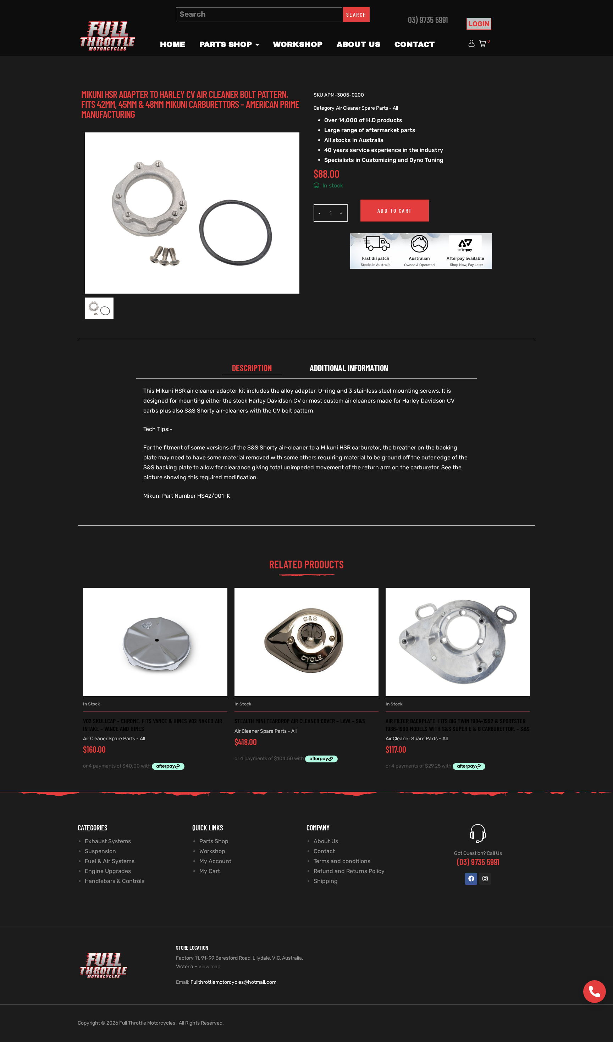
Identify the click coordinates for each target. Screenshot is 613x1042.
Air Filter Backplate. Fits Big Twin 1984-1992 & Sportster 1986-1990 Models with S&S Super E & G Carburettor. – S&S (458, 724)
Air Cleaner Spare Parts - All (367, 108)
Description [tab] (252, 367)
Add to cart (394, 210)
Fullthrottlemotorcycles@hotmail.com (233, 982)
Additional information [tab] (349, 367)
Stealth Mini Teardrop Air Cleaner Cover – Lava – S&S (299, 721)
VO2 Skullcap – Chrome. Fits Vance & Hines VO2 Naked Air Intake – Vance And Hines (152, 724)
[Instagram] (485, 879)
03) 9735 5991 (428, 20)
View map (209, 967)
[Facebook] (471, 879)
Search (356, 14)
